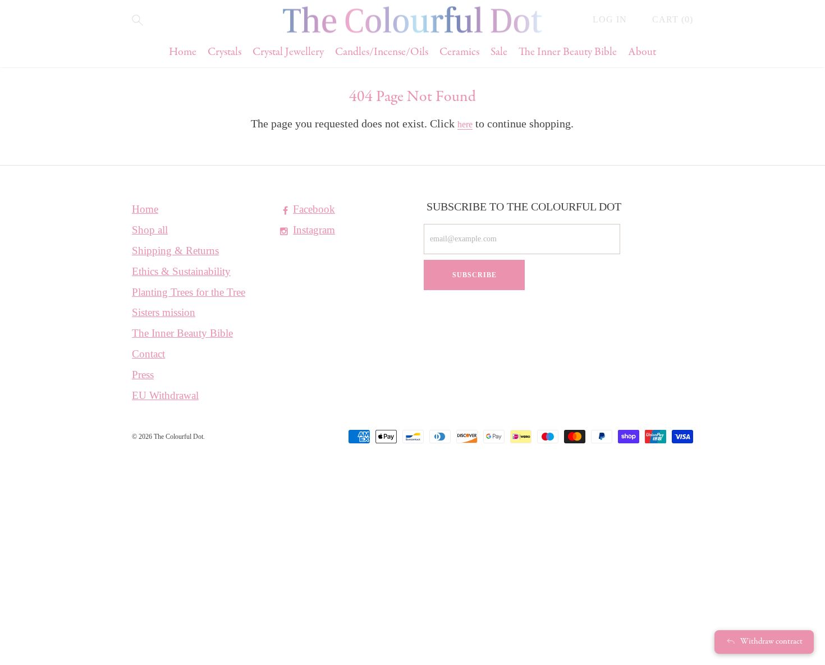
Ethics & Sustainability (181, 271)
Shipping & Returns (175, 250)
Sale (499, 52)
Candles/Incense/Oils (381, 52)
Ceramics (459, 52)
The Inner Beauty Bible (568, 52)
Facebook (314, 209)
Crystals (224, 52)
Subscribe (474, 275)
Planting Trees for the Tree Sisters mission (188, 302)
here (465, 124)
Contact (148, 354)
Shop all (150, 230)
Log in (611, 19)
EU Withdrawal (165, 395)
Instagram (314, 230)
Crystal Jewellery (288, 52)
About (642, 52)
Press (143, 374)
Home (182, 52)
